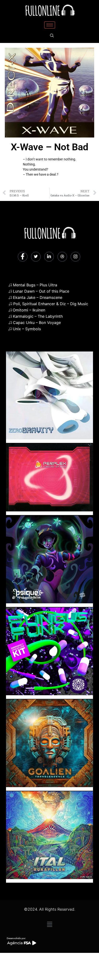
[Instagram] (75, 256)
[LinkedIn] (49, 256)
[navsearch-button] (52, 35)
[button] (49, 924)
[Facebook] (22, 256)
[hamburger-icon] (49, 24)
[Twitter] (36, 256)
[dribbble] (62, 256)
